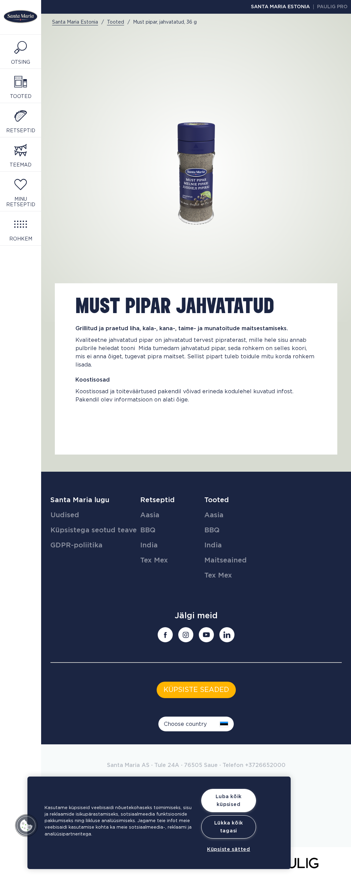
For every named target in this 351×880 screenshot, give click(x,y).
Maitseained (225, 560)
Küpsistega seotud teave (93, 530)
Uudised (64, 515)
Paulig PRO (332, 6)
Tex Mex (154, 560)
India (149, 545)
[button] (26, 825)
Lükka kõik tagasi (228, 826)
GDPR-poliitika (76, 545)
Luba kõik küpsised (229, 800)
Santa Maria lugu (79, 500)
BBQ (148, 530)
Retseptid (157, 500)
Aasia (149, 515)
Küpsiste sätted (228, 849)
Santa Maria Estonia (280, 6)
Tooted (216, 500)
